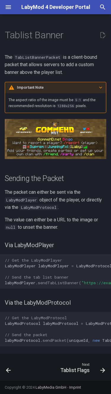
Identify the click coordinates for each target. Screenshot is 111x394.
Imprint (75, 387)
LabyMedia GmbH (51, 387)
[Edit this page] (102, 35)
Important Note (30, 87)
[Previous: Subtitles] (8, 369)
